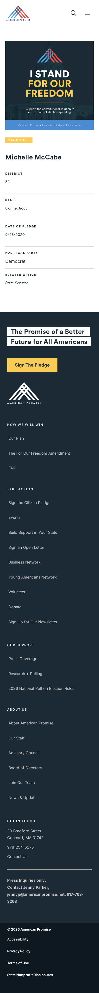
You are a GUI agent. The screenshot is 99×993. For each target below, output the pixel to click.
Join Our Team (21, 782)
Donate (14, 606)
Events (14, 517)
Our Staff (16, 738)
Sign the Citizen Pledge (29, 502)
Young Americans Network (32, 577)
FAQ (12, 468)
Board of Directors (25, 767)
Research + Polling (25, 673)
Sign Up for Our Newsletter (32, 621)
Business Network (24, 562)
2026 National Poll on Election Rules (41, 688)
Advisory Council (23, 752)
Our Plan (16, 438)
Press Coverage (22, 658)
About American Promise (30, 723)
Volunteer (16, 591)
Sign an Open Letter (26, 547)
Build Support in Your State (32, 532)
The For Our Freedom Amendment (39, 453)
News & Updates (23, 797)
